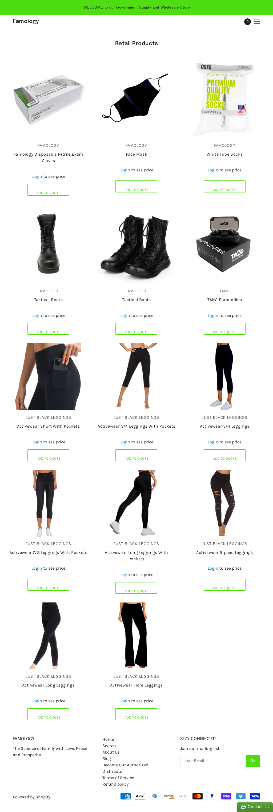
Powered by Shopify (31, 796)
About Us (111, 752)
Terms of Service (118, 777)
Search (109, 745)
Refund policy (115, 784)
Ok (253, 761)
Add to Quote (48, 193)
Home (108, 739)
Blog (106, 758)
